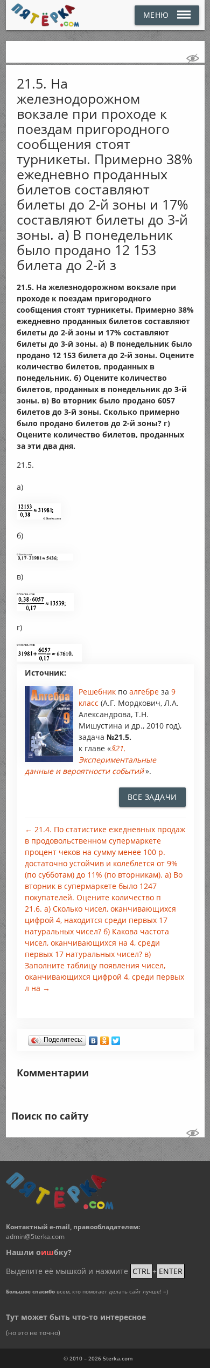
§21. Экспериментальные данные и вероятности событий (90, 759)
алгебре (145, 691)
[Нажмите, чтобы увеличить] (39, 516)
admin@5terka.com (35, 1236)
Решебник (98, 691)
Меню (156, 15)
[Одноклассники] (104, 1038)
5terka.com (118, 1358)
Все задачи (152, 797)
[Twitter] (116, 1038)
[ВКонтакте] (93, 1038)
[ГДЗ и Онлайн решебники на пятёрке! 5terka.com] (45, 15)
